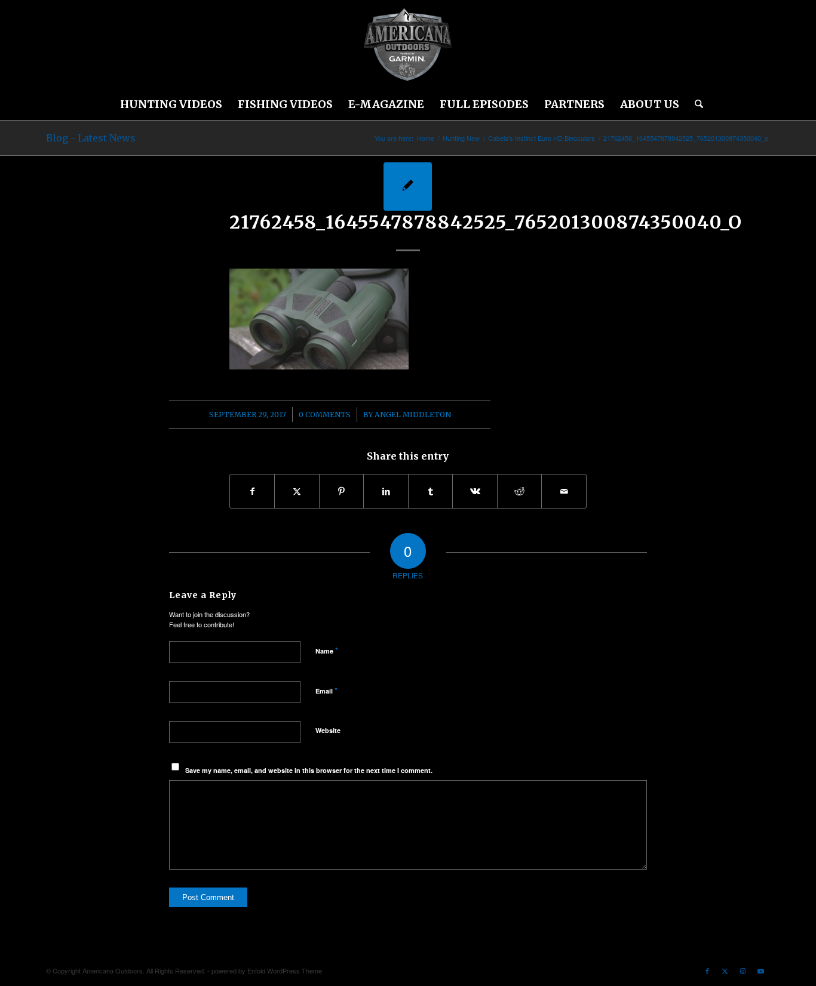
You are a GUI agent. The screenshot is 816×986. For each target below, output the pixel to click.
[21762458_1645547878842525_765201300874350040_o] (408, 186)
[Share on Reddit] (520, 491)
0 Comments (325, 414)
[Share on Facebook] (252, 491)
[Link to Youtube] (761, 970)
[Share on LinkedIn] (386, 491)
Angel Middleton (413, 414)
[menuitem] (171, 104)
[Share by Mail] (564, 491)
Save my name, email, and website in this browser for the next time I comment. (308, 770)
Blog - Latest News (91, 138)
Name (326, 650)
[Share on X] (297, 491)
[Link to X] (725, 970)
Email (326, 690)
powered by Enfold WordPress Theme (266, 970)
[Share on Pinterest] (342, 491)
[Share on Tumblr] (431, 491)
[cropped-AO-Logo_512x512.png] (408, 45)
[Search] (695, 104)
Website (327, 730)
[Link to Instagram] (743, 970)
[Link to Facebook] (707, 970)
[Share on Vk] (475, 491)
